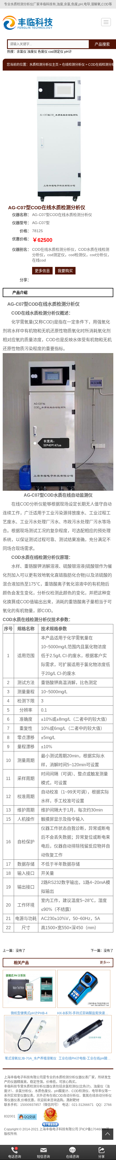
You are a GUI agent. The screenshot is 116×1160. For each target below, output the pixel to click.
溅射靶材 (72, 1100)
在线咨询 (72, 1157)
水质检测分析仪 (67, 1077)
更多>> (105, 962)
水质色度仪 (43, 1091)
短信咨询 (43, 1157)
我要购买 (65, 271)
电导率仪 (98, 1091)
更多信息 (42, 271)
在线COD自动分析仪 (64, 1096)
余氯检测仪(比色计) (76, 1086)
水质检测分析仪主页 (44, 65)
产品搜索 (102, 44)
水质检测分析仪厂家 (25, 4)
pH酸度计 (61, 1091)
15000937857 (30, 1105)
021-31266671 (83, 1105)
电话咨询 (14, 1157)
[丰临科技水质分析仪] (27, 23)
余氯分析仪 (23, 1091)
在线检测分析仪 (73, 65)
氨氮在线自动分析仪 (97, 1096)
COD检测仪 (79, 1091)
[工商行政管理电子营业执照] (50, 1116)
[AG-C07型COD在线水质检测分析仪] (58, 138)
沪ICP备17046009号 (94, 1129)
